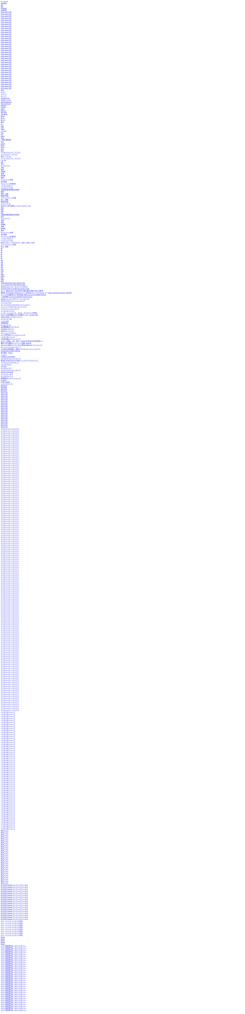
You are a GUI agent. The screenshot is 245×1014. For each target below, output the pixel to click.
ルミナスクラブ (6, 368)
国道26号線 (4, 196)
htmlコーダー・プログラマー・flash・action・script (18, 242)
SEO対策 (4, 181)
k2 (1, 124)
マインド (4, 94)
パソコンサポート (7, 185)
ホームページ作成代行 (8, 183)
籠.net (2, 116)
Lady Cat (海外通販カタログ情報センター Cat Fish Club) (19, 315)
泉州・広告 (4, 194)
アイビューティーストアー (10, 429)
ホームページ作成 (7, 179)
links (2, 208)
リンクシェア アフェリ (9, 154)
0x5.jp (3, 147)
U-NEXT (4, 380)
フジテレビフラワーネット (10, 362)
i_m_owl (3, 131)
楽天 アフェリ (6, 156)
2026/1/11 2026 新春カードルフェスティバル (16, 206)
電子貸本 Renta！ (7, 353)
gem (2, 133)
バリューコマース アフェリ (11, 158)
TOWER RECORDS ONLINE (10, 351)
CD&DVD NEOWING (8, 356)
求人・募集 (4, 200)
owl (2, 134)
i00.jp (2, 145)
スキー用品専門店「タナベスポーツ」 (14, 946)
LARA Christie (5, 382)
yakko (2, 129)
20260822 (4, 3)
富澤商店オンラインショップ (11, 378)
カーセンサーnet (6, 319)
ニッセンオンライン (8, 311)
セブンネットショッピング (10, 309)
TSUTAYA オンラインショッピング (13, 301)
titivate (3, 937)
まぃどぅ (4, 96)
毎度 (2, 192)
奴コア (3, 120)
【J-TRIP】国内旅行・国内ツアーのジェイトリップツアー (20, 349)
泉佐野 (3, 175)
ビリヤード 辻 (5, 204)
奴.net (2, 118)
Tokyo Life (4, 392)
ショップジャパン (7, 384)
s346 (2, 126)
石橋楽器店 (4, 323)
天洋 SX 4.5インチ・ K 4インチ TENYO (14, 287)
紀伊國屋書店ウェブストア (10, 327)
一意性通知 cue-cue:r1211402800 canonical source (16, 297)
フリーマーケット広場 (8, 198)
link (2, 5)
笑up (2, 142)
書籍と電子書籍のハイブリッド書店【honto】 (16, 343)
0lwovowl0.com (6, 104)
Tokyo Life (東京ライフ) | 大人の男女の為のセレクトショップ (21, 345)
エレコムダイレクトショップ (11, 358)
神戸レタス (4, 831)
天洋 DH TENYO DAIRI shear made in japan (15, 289)
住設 (2, 90)
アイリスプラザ (6, 303)
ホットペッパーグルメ (8, 333)
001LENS (4, 385)
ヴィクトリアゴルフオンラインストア (14, 307)
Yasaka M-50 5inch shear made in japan (13, 283)
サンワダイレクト (7, 376)
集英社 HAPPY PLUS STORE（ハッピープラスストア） (20, 360)
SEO (2, 164)
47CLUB (4, 366)
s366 (2, 127)
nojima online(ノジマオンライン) (11, 317)
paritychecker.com (6, 102)
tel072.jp (3, 110)
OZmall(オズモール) (7, 329)
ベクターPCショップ (8, 337)
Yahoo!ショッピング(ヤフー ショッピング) (15, 299)
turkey (3, 136)
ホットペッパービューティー (11, 347)
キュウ (3, 92)
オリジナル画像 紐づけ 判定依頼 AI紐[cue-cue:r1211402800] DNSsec (23, 295)
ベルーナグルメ (6, 364)
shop (2, 149)
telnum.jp (3, 105)
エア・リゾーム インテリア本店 (12, 921)
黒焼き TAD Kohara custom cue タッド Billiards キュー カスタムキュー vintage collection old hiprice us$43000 (36, 293)
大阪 (2, 167)
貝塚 (2, 173)
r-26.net (3, 107)
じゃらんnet (5, 321)
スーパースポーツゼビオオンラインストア (15, 305)
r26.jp (2, 109)
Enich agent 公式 (6, 12)
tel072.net (4, 112)
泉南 (2, 177)
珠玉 (2, 122)
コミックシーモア (7, 374)
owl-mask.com (5, 98)
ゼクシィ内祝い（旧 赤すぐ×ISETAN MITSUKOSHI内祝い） (22, 341)
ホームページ (5, 165)
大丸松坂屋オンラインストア (11, 339)
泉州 (2, 169)
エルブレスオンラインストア (11, 370)
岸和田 (3, 171)
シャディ (4, 355)
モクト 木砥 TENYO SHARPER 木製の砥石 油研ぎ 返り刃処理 (22, 291)
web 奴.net (4, 114)
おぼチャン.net (6, 100)
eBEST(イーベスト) (7, 331)
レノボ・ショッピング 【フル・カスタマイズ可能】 (19, 313)
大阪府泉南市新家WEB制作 (10, 190)
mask (2, 138)
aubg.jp (3, 143)
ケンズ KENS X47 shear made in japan (13, 285)
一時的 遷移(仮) (6, 140)
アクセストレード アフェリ (11, 152)
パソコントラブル (7, 188)
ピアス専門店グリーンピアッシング (13, 335)
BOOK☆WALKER (7, 372)
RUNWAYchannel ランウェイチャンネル (14, 885)
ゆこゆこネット (6, 325)
